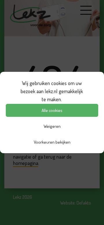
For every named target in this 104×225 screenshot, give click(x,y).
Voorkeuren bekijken (52, 142)
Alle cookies (52, 110)
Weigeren (52, 126)
